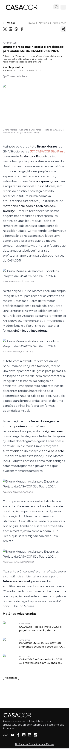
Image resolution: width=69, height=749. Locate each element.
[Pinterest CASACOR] (24, 735)
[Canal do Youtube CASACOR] (12, 735)
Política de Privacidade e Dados (34, 744)
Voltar (11, 23)
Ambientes (59, 23)
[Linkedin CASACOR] (29, 735)
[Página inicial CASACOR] (21, 7)
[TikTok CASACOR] (35, 735)
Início (31, 23)
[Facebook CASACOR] (18, 735)
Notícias (44, 23)
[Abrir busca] (56, 6)
